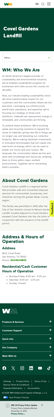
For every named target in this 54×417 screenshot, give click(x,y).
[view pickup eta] (37, 4)
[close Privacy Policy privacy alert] (42, 405)
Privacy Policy (17, 414)
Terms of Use (40, 381)
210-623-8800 (18, 260)
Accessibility (34, 388)
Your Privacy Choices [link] (19, 397)
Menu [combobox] (7, 57)
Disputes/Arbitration (12, 388)
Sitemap (7, 381)
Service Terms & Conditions (16, 384)
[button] (49, 4)
